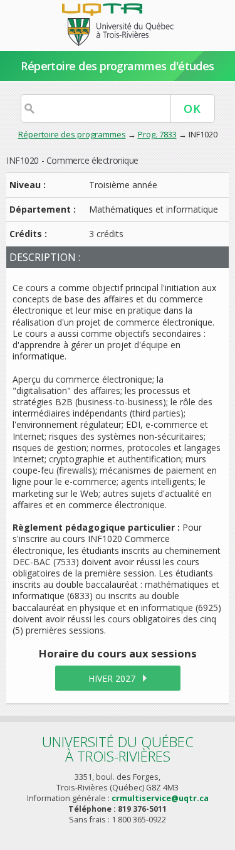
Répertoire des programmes (72, 134)
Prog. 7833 (157, 134)
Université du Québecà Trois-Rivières (118, 748)
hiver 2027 (111, 678)
